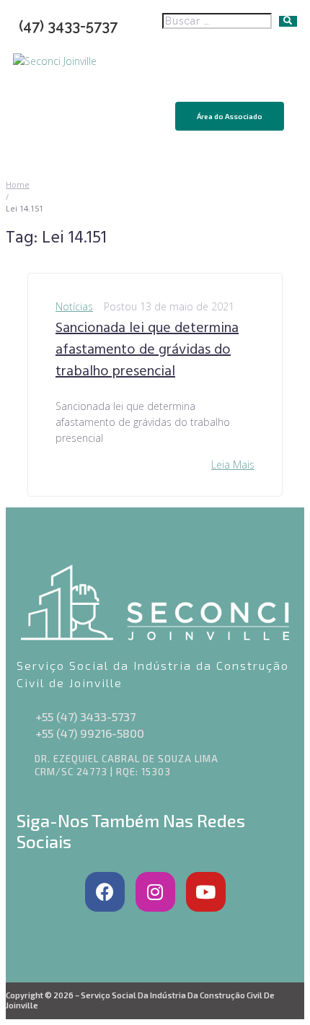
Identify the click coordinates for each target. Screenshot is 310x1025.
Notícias (74, 306)
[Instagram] (155, 892)
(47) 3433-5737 (68, 26)
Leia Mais (232, 464)
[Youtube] (206, 892)
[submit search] (288, 21)
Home (18, 184)
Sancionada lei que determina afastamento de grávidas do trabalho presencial (147, 350)
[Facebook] (105, 892)
